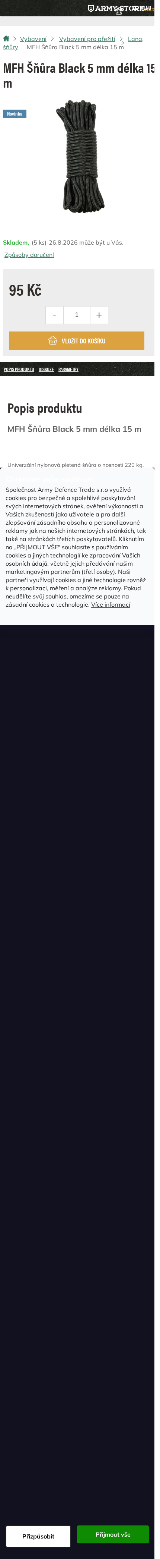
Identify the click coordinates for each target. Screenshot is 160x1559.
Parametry (68, 369)
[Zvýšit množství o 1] (99, 315)
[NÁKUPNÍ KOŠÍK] (119, 10)
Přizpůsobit (38, 1536)
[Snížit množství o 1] (55, 315)
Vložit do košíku (83, 340)
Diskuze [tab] (46, 369)
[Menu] (141, 8)
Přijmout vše (113, 1534)
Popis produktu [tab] (19, 369)
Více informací (110, 604)
